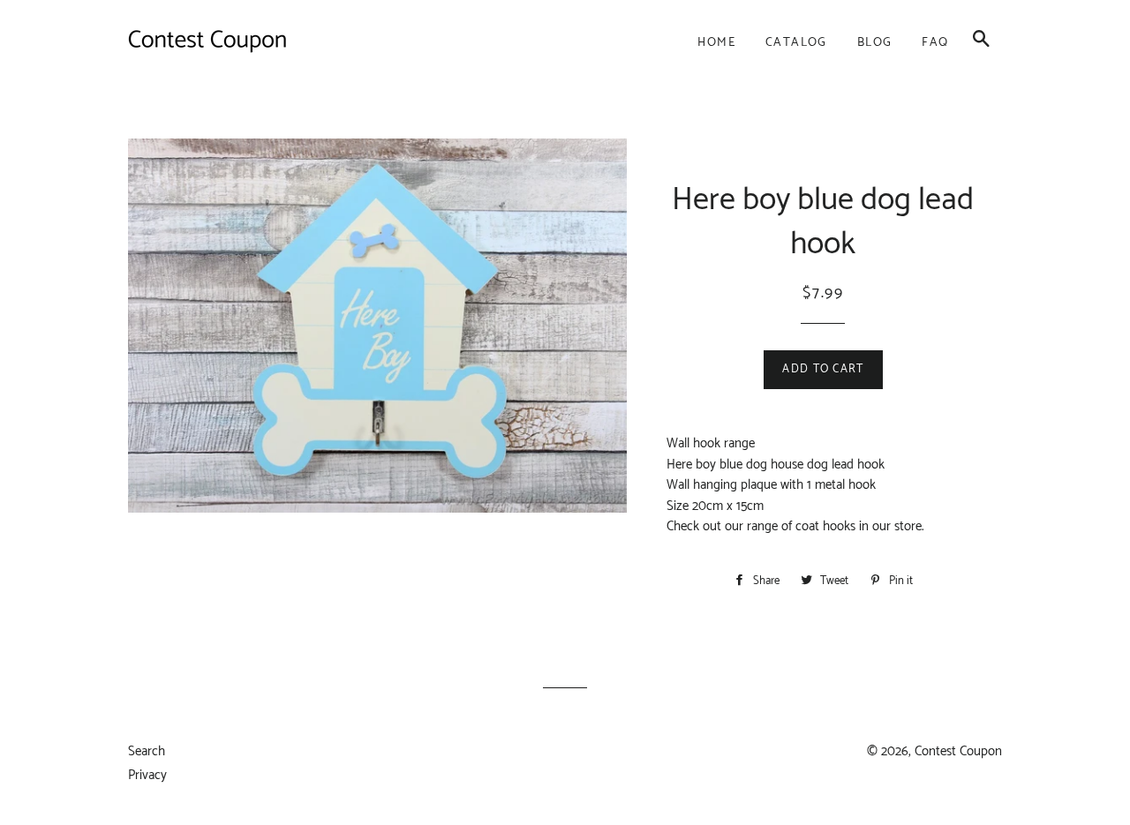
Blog (875, 43)
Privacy (147, 775)
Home (716, 43)
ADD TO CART (822, 369)
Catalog (796, 43)
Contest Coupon (958, 751)
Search (146, 751)
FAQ (935, 43)
